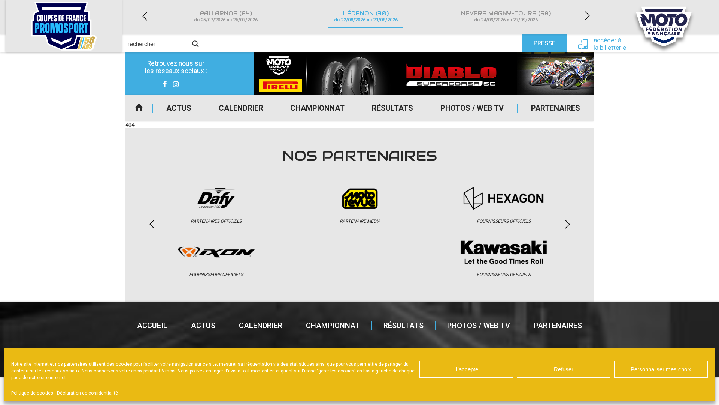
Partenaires (555, 108)
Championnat (317, 108)
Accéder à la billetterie (610, 43)
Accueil (138, 108)
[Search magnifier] (195, 44)
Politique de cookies (32, 393)
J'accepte (466, 369)
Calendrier (241, 108)
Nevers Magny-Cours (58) (506, 16)
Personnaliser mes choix (661, 369)
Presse (544, 43)
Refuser (563, 369)
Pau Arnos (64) (226, 16)
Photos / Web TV (472, 108)
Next (587, 16)
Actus (178, 108)
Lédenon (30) (366, 16)
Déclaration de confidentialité (87, 393)
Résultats (392, 108)
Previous (144, 16)
